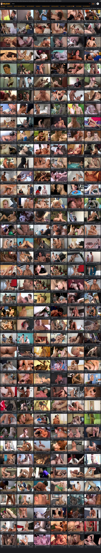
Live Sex (62, 6)
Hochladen (54, 6)
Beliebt (3, 6)
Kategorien (30, 6)
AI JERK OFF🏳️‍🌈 (70, 6)
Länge (100, 8)
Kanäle (38, 6)
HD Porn (78, 6)
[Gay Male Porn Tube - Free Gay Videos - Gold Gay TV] (5, 3)
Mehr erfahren (58, 1)
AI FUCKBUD (86, 6)
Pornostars (46, 6)
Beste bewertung (19, 6)
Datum (95, 8)
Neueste (9, 6)
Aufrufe (91, 8)
